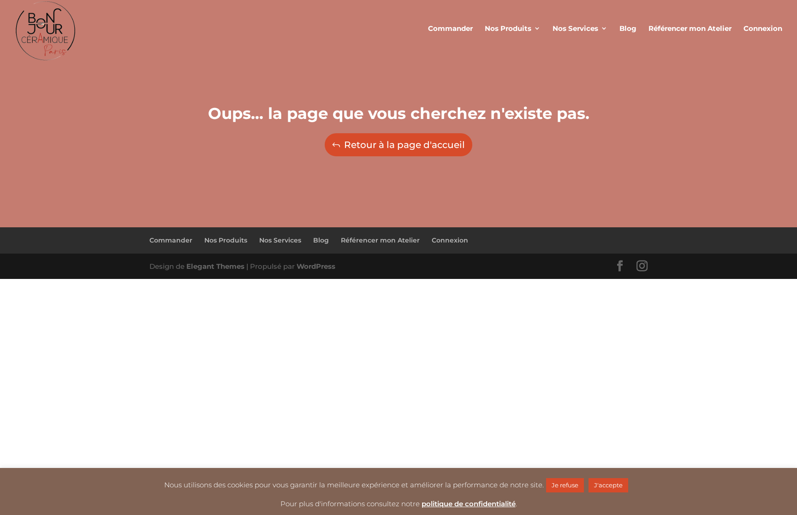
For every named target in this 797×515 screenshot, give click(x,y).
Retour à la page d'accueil (404, 144)
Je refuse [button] (565, 485)
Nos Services (280, 240)
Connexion (450, 240)
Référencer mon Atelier (380, 240)
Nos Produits (225, 240)
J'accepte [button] (608, 485)
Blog (321, 240)
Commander (170, 240)
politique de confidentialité (469, 503)
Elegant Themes (215, 266)
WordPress (316, 266)
